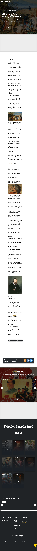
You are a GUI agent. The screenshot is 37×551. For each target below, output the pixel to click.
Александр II (10, 163)
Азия (5, 379)
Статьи (4, 379)
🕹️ (30, 1)
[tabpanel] (17, 388)
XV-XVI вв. (8, 474)
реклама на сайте (16, 528)
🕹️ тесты (15, 521)
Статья (4, 10)
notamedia (23, 542)
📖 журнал (15, 522)
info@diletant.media (25, 522)
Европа (5, 474)
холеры (14, 315)
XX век (7, 379)
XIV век (19, 474)
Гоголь (9, 199)
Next (35, 388)
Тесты (14, 474)
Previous (2, 388)
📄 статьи (15, 520)
